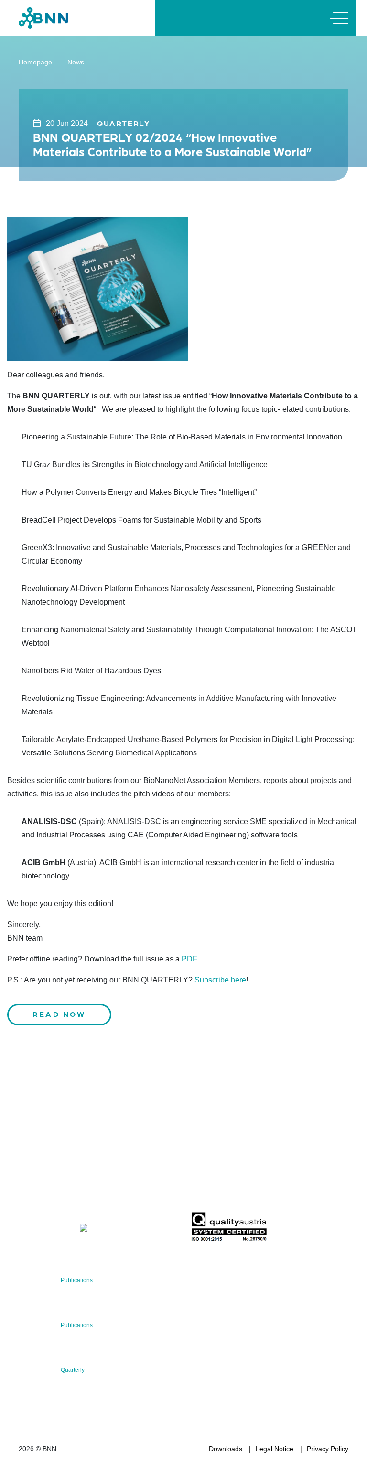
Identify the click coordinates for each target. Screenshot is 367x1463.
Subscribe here (220, 980)
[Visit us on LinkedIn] (60, 1229)
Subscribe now (247, 1189)
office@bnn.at (40, 1204)
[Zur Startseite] (43, 17)
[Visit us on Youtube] (106, 1229)
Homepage (35, 62)
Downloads (225, 1449)
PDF (189, 959)
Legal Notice (274, 1449)
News (75, 62)
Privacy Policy (327, 1449)
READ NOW (59, 1013)
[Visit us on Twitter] (29, 1229)
